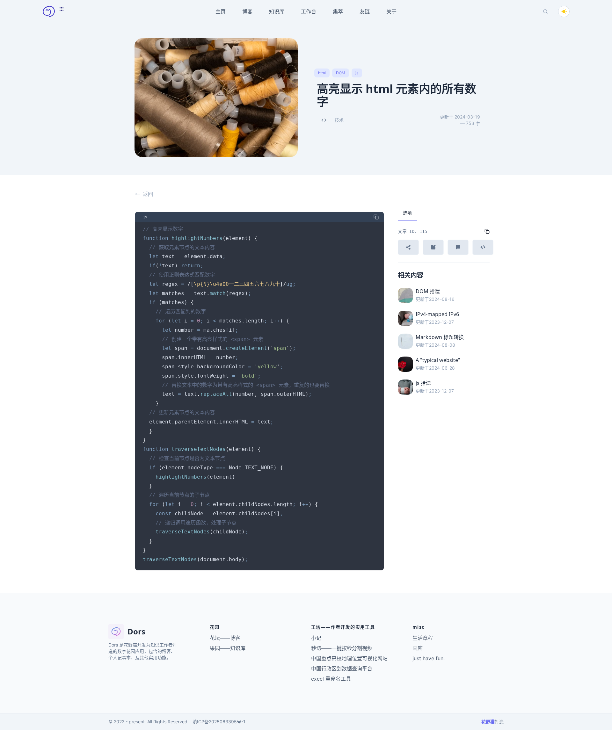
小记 (316, 638)
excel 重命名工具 (331, 679)
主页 (220, 11)
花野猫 (488, 721)
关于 (391, 11)
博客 (247, 11)
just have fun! (428, 658)
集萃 (338, 11)
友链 (365, 11)
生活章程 (422, 638)
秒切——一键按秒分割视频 (341, 648)
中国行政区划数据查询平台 (341, 668)
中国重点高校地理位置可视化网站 (349, 658)
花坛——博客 (225, 638)
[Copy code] (376, 217)
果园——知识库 (227, 648)
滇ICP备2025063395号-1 (219, 721)
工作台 (308, 11)
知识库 (276, 11)
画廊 (417, 648)
